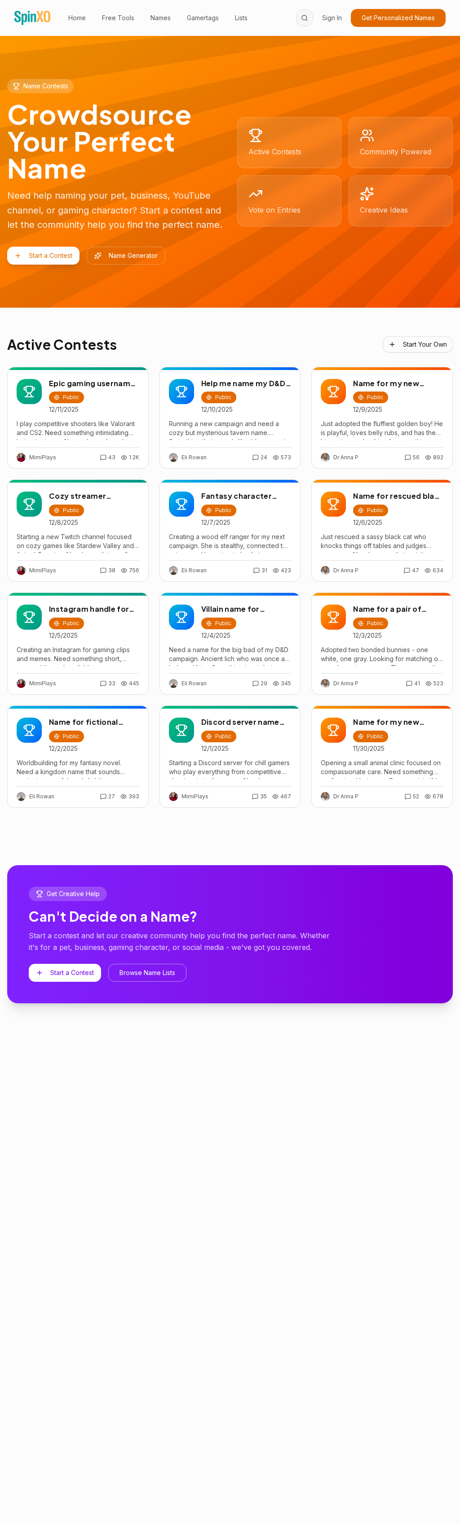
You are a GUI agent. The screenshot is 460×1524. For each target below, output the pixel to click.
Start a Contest (50, 255)
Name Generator (133, 255)
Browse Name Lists (147, 972)
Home (77, 18)
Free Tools (118, 18)
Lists (241, 18)
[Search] (304, 17)
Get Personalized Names (398, 18)
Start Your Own (425, 344)
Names (160, 18)
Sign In (332, 18)
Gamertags (203, 18)
